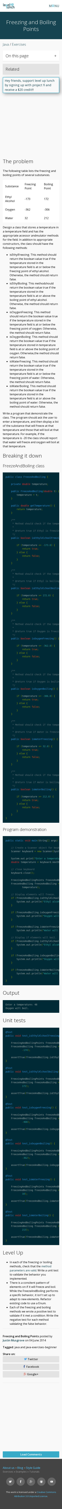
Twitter (32, 1359)
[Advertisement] (31, 127)
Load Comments (31, 1454)
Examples (21, 1471)
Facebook (32, 1367)
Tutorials (34, 1471)
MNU (54, 6)
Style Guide (33, 1468)
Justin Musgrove (13, 1340)
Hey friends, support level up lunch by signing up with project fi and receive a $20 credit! (30, 85)
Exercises (8, 1471)
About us (8, 1468)
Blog (20, 1468)
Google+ (32, 1374)
